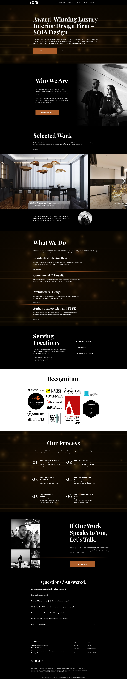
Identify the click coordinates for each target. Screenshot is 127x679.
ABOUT (76, 652)
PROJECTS (77, 645)
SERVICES (76, 649)
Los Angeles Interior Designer (43, 357)
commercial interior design (76, 250)
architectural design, (48, 250)
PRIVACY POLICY (91, 652)
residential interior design (61, 250)
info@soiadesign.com (41, 645)
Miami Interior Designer (41, 361)
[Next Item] (123, 181)
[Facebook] (32, 661)
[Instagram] (42, 661)
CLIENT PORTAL (91, 649)
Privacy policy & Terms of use (79, 677)
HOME (75, 642)
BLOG (88, 642)
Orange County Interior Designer (44, 359)
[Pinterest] (39, 661)
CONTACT (90, 645)
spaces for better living (56, 41)
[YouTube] (35, 661)
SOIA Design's (44, 143)
